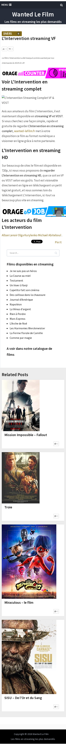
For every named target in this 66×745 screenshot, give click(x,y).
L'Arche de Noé (18, 323)
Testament (16, 280)
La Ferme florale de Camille (26, 333)
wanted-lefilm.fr (24, 131)
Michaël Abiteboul (49, 235)
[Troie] (21, 477)
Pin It (58, 242)
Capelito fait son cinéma (24, 290)
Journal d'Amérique (21, 299)
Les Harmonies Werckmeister (27, 328)
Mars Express (17, 318)
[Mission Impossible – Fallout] (21, 405)
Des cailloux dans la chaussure (27, 295)
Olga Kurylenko (27, 235)
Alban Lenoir (9, 235)
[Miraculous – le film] (29, 561)
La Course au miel (20, 275)
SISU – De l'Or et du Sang (23, 697)
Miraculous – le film (18, 602)
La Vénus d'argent (20, 309)
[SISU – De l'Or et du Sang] (29, 657)
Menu (4, 4)
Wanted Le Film (33, 14)
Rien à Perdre (18, 314)
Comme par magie (21, 338)
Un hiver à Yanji (18, 285)
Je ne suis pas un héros (23, 271)
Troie (8, 507)
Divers (7, 34)
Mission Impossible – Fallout (25, 435)
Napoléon (16, 304)
